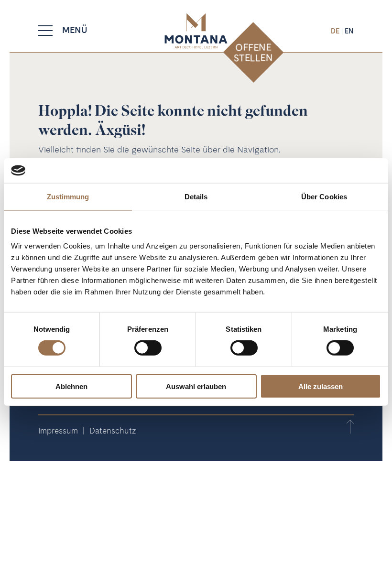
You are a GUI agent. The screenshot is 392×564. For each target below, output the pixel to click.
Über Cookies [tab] (324, 197)
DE (336, 30)
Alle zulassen (320, 386)
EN (349, 30)
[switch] (148, 348)
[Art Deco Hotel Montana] (195, 31)
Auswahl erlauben (196, 386)
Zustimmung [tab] (68, 197)
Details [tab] (196, 197)
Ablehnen (71, 386)
